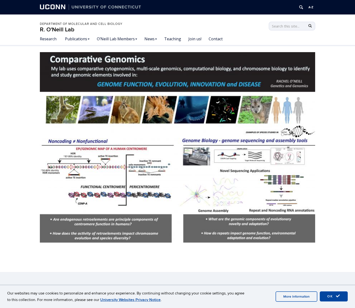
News (149, 39)
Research (48, 39)
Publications (76, 39)
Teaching (172, 39)
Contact (216, 39)
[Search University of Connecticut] (301, 7)
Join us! (194, 39)
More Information (296, 296)
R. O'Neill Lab (57, 29)
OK (330, 296)
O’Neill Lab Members (116, 39)
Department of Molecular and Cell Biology (81, 24)
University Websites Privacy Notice (130, 299)
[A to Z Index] (311, 7)
